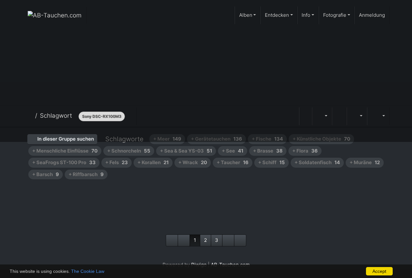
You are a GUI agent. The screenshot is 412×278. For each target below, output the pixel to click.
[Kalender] (357, 116)
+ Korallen (153, 162)
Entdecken (277, 15)
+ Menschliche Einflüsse (65, 151)
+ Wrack (192, 162)
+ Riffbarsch (86, 174)
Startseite (30, 115)
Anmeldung (372, 15)
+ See (232, 151)
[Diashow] (339, 116)
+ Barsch (45, 174)
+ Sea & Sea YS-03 (186, 151)
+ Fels (116, 162)
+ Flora (305, 151)
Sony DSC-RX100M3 (101, 116)
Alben (245, 15)
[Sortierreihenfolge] (322, 116)
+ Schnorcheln (128, 151)
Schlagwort (56, 115)
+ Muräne (365, 162)
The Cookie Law (87, 271)
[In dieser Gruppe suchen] (305, 116)
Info (306, 15)
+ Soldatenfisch (317, 162)
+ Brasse (268, 151)
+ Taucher (232, 162)
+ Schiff (271, 162)
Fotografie (334, 15)
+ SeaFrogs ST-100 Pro (64, 162)
